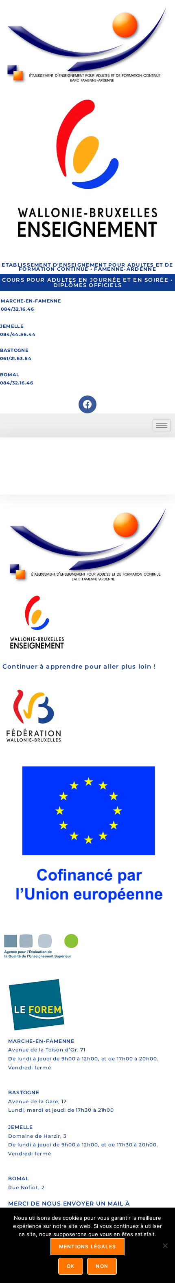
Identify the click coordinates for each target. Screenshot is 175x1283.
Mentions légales (87, 1246)
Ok (70, 1266)
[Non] (165, 1245)
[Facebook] (87, 404)
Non (102, 1266)
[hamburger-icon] (162, 425)
